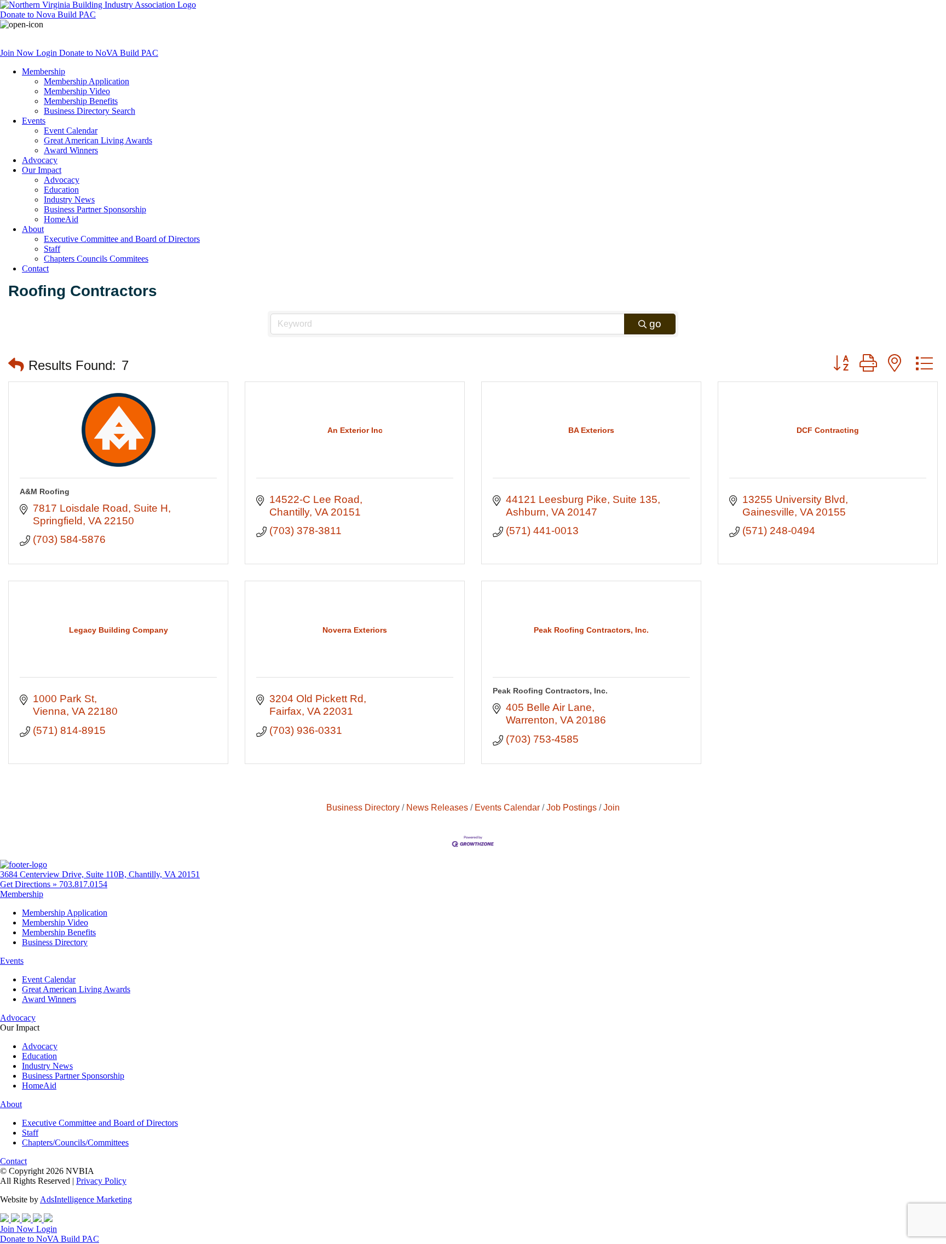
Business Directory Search (89, 110)
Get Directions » (29, 884)
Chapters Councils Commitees (96, 258)
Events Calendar (507, 807)
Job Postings (571, 807)
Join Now (18, 52)
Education (61, 189)
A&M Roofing (45, 491)
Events (33, 120)
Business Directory (363, 807)
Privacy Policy (101, 1180)
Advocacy (39, 160)
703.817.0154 (83, 884)
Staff (52, 248)
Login (47, 52)
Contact (35, 268)
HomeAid (61, 219)
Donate (48, 14)
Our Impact (41, 170)
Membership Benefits (81, 101)
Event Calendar (70, 130)
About (33, 229)
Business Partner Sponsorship (95, 209)
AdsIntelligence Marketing (86, 1199)
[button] (16, 365)
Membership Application (86, 81)
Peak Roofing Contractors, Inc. (550, 690)
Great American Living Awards (98, 140)
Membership (43, 71)
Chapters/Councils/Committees (75, 1142)
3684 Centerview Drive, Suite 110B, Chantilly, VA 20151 (100, 874)
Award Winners (71, 150)
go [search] (655, 323)
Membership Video (77, 91)
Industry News (69, 199)
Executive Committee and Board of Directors (122, 239)
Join (611, 807)
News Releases (437, 807)
